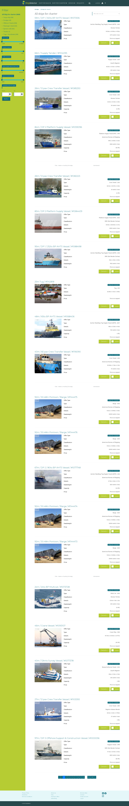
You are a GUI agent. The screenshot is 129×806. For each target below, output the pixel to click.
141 (89, 777)
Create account (84, 796)
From (3, 91)
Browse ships (83, 793)
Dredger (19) (7, 20)
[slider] (2, 41)
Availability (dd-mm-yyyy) (9, 85)
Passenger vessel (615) (10, 26)
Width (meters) (6, 56)
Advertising (54, 798)
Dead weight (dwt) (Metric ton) (10, 66)
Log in (82, 798)
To (14, 91)
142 (92, 777)
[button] (100, 3)
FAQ (52, 794)
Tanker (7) (6, 32)
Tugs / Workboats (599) (10, 34)
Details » (104, 43)
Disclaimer (24, 794)
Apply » (6, 99)
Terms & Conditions (27, 796)
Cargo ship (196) (8, 18)
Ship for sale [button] (44, 3)
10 (83, 777)
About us (53, 793)
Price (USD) (5, 37)
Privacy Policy (25, 793)
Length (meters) (7, 47)
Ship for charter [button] (59, 3)
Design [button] (71, 3)
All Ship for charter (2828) (11, 15)
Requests (80, 3)
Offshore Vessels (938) (10, 23)
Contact (82, 794)
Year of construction (8, 76)
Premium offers (55, 796)
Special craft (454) (8, 29)
